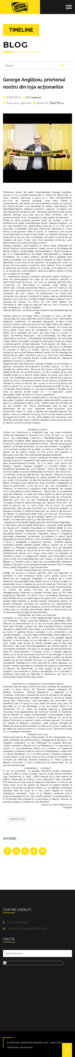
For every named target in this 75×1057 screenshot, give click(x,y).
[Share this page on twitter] (34, 851)
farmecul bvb (17, 819)
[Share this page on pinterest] (16, 851)
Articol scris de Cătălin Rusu (56, 804)
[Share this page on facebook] (7, 851)
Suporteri (26, 103)
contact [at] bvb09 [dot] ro (27, 928)
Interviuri (13, 103)
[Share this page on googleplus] (25, 851)
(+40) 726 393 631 (17, 922)
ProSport (65, 276)
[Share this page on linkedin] (43, 851)
